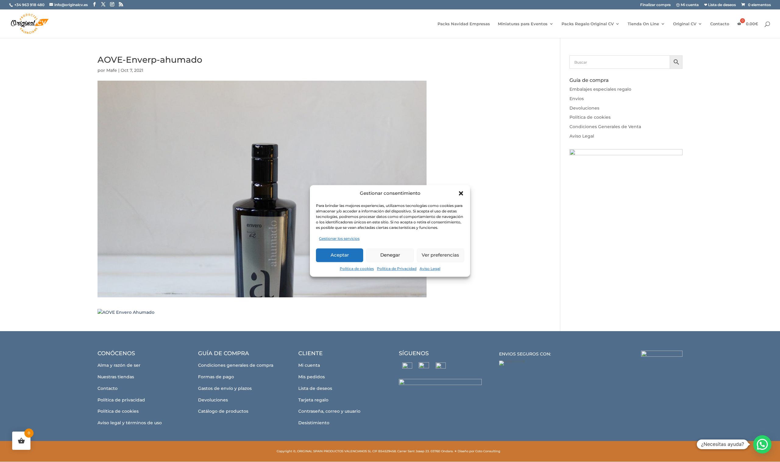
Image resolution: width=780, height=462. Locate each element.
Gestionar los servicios (339, 238)
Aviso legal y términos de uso (130, 422)
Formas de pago (216, 377)
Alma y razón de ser (119, 365)
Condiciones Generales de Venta (605, 126)
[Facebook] (407, 367)
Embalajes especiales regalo (600, 89)
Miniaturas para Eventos (523, 24)
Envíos (576, 98)
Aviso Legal (430, 268)
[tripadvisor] (441, 367)
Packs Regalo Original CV (588, 24)
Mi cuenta (309, 365)
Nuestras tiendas (116, 377)
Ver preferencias (440, 255)
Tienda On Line (643, 24)
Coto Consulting (487, 451)
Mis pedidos (311, 377)
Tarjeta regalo (313, 400)
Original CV (684, 24)
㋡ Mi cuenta (687, 5)
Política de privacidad (121, 400)
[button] (461, 193)
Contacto (719, 24)
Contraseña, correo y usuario (329, 411)
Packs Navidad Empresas (464, 24)
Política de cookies (357, 268)
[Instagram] (424, 367)
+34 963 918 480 (29, 4)
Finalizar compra (655, 5)
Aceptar (340, 255)
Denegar (390, 255)
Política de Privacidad (397, 268)
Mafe (111, 70)
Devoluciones (584, 108)
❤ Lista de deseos (720, 5)
